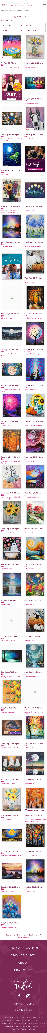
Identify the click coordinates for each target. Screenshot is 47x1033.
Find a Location (23, 948)
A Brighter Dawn (31, 855)
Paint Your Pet (30, 139)
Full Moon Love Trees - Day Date (11, 390)
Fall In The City (30, 604)
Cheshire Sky (5, 425)
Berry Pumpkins (30, 282)
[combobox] (12, 25)
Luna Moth (5, 175)
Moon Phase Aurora (32, 210)
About (23, 962)
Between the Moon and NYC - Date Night (12, 139)
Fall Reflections (30, 748)
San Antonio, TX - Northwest (11, 10)
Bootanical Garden (8, 784)
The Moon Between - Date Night (11, 856)
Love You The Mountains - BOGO (10, 354)
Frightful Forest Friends (33, 318)
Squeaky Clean (6, 569)
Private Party (23, 955)
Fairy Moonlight (30, 676)
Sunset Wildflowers (32, 497)
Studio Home (15, 4)
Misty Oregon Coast (8, 891)
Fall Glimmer (29, 569)
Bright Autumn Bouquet (33, 425)
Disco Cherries (6, 318)
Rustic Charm (6, 819)
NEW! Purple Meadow (33, 246)
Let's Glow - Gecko (8, 640)
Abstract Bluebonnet (8, 927)
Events (27, 4)
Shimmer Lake (6, 246)
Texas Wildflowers (31, 67)
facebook (19, 996)
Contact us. (23, 937)
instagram (28, 996)
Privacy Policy (23, 1004)
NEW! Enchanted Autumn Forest (10, 462)
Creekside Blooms (31, 533)
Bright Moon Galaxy (32, 354)
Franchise (23, 970)
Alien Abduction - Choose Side (34, 713)
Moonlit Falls (5, 604)
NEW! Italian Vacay (7, 712)
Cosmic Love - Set (31, 103)
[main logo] (4, 3)
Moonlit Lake (29, 784)
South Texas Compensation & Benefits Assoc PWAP (35, 820)
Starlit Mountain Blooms (10, 67)
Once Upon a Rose (31, 390)
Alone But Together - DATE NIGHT (11, 677)
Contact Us (23, 1010)
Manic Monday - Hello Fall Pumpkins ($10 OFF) (10, 498)
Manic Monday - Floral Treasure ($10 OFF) (9, 211)
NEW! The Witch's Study (9, 748)
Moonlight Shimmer (32, 461)
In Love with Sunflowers (9, 533)
